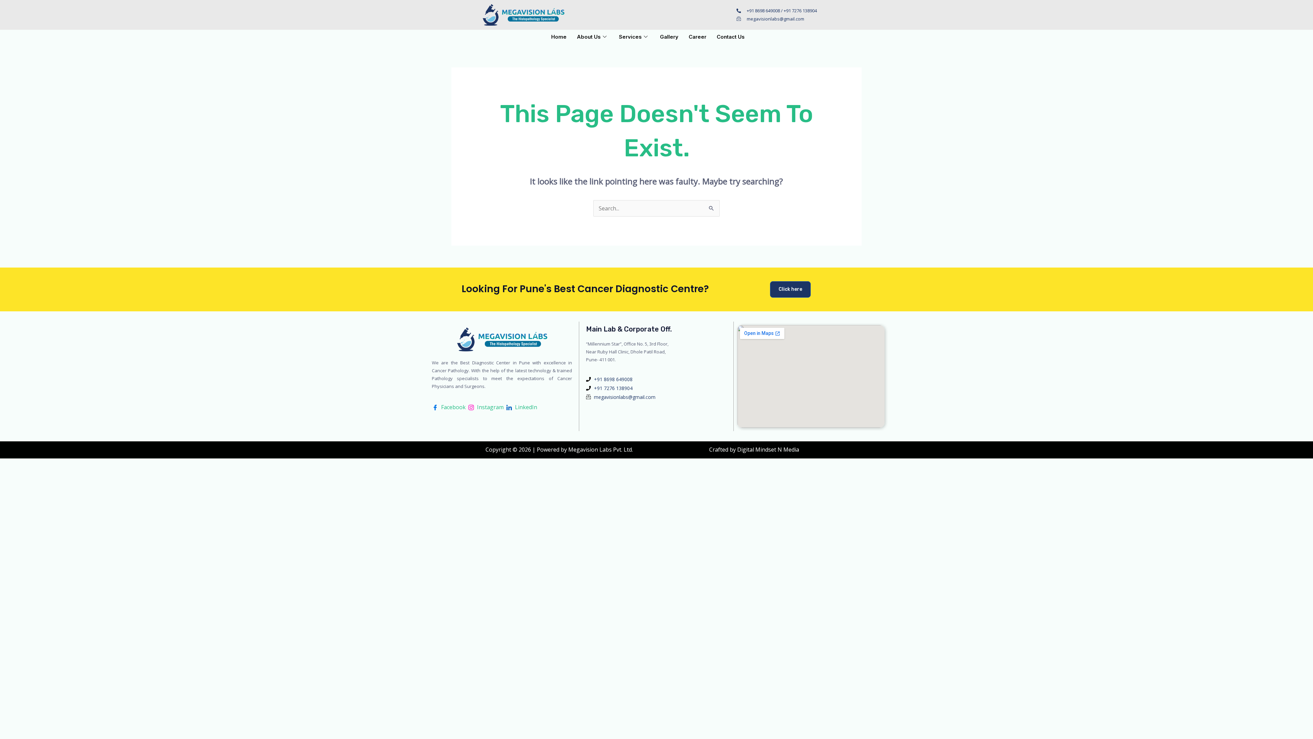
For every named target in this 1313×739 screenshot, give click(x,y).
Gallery (669, 37)
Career (697, 37)
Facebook (453, 407)
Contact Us (731, 37)
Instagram (490, 407)
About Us (589, 37)
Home (559, 37)
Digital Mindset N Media (768, 449)
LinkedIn (525, 407)
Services (630, 37)
